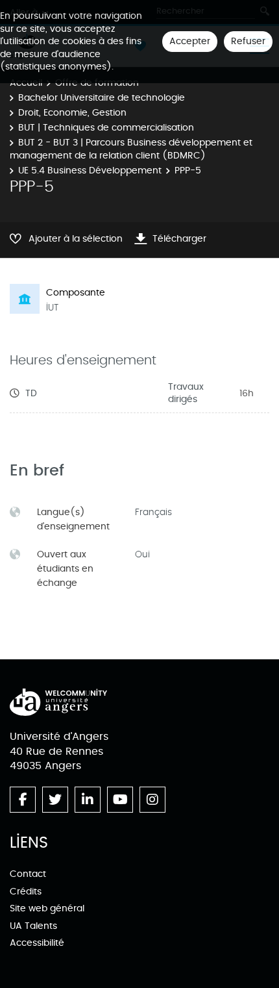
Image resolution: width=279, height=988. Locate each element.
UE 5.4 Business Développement (90, 170)
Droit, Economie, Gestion (72, 113)
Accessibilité (37, 943)
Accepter (189, 41)
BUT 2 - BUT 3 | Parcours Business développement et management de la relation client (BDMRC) (131, 149)
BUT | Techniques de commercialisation (106, 127)
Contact (28, 874)
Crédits (26, 891)
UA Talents (33, 926)
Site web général (47, 908)
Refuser (248, 41)
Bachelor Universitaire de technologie (101, 98)
